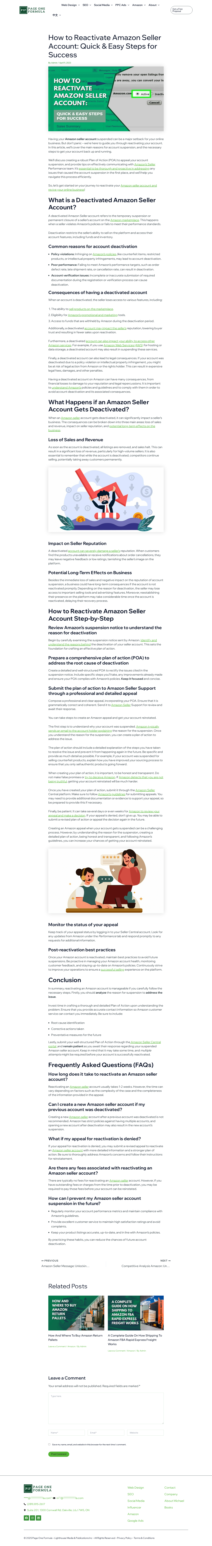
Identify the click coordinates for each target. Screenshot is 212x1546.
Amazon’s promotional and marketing (93, 315)
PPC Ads (120, 5)
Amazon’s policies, (105, 254)
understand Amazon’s (66, 387)
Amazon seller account (67, 1150)
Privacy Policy (124, 1538)
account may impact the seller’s (105, 328)
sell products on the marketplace (91, 309)
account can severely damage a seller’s (94, 551)
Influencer (134, 1507)
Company (171, 1494)
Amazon (137, 5)
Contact (170, 1487)
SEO (85, 5)
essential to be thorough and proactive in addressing (114, 168)
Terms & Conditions (144, 1538)
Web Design (69, 5)
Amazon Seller (121, 705)
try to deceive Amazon (100, 777)
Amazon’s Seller (144, 164)
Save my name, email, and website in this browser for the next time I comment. (89, 1444)
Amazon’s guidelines (111, 794)
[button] (78, 5)
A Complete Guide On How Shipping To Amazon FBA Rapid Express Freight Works (135, 1340)
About (152, 5)
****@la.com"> (54, 1498)
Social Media (102, 5)
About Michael (174, 1501)
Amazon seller (70, 418)
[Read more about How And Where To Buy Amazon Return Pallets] (76, 1312)
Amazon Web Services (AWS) (123, 345)
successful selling (112, 969)
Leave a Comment (57, 1346)
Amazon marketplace (124, 220)
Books (168, 1507)
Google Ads (135, 1520)
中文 (55, 15)
